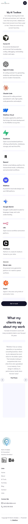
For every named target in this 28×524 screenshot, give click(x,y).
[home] (5, 3)
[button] (25, 3)
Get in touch (14, 303)
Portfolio (4, 483)
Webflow (15, 520)
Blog (2, 486)
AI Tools (3, 479)
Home (3, 472)
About (3, 476)
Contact (3, 490)
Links (2, 493)
